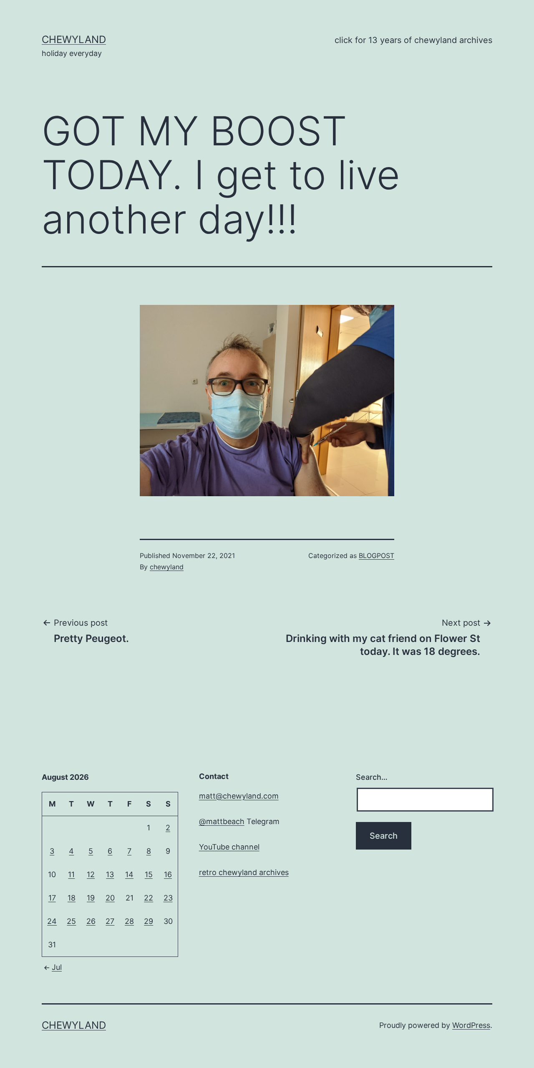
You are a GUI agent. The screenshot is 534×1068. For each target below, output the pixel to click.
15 (149, 874)
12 (91, 874)
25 (71, 921)
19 (91, 897)
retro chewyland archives (244, 872)
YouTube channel (229, 846)
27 (110, 921)
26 (91, 921)
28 (129, 921)
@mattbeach (221, 821)
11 (71, 874)
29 (148, 921)
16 (168, 874)
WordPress (471, 1025)
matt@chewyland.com (239, 795)
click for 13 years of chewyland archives (413, 40)
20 (110, 897)
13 (110, 874)
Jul (57, 967)
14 (129, 874)
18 (72, 897)
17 (52, 897)
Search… (372, 777)
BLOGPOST (376, 555)
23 (168, 897)
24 (52, 921)
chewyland (74, 39)
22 (148, 897)
